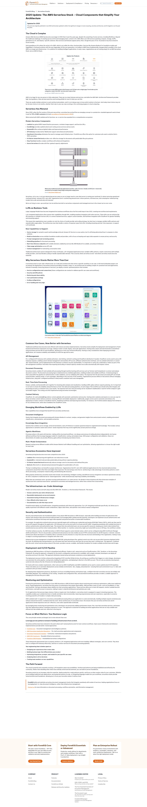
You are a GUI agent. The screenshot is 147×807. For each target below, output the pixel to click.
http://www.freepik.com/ (55, 192)
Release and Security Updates (60, 787)
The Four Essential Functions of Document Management (84, 788)
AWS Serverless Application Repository (38, 631)
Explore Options (67, 761)
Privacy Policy (102, 778)
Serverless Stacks (44, 11)
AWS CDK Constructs (33, 636)
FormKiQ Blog (30, 11)
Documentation (56, 781)
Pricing (87, 3)
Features (54, 778)
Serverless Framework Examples (36, 633)
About (30, 778)
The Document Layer (84, 794)
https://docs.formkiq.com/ (54, 337)
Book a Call (118, 3)
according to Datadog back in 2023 (62, 114)
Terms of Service (103, 781)
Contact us (31, 687)
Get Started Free (35, 761)
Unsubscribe (101, 784)
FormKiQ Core (31, 629)
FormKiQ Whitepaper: (83, 800)
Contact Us (31, 784)
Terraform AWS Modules (34, 638)
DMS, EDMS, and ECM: (84, 783)
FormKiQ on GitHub (57, 784)
